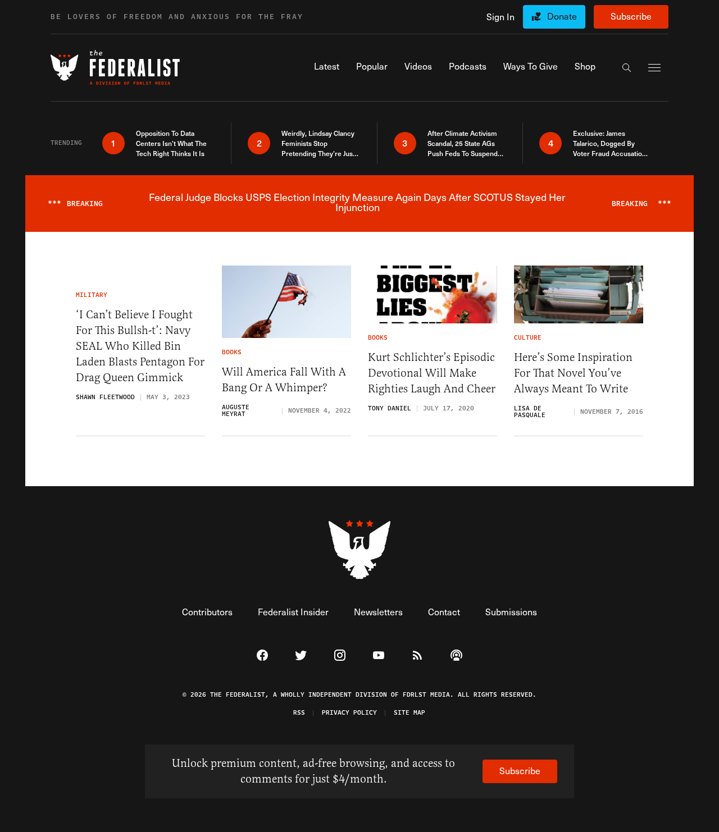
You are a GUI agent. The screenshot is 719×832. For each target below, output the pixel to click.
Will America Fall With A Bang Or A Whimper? (284, 380)
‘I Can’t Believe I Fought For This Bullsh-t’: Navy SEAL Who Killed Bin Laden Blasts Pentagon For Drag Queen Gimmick (140, 346)
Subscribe (631, 16)
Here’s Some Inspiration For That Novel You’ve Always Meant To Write (573, 373)
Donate (562, 16)
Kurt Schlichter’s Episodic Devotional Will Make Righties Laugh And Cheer (431, 373)
